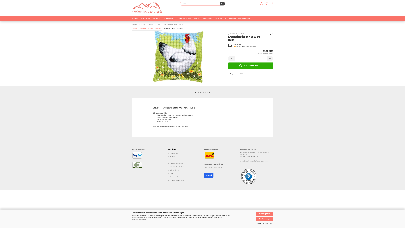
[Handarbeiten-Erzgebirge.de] (147, 8)
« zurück (143, 29)
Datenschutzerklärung (139, 219)
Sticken (135, 18)
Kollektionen (168, 18)
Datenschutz (174, 177)
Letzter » (158, 29)
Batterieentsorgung (176, 163)
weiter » (150, 29)
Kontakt (172, 156)
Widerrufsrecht (175, 170)
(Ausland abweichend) (250, 46)
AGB (171, 173)
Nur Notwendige (264, 219)
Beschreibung (202, 92)
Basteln (197, 18)
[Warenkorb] (272, 3)
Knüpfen (156, 18)
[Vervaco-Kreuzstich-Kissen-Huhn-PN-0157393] (178, 57)
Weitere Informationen (264, 223)
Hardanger (145, 18)
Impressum (174, 153)
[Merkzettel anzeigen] (266, 3)
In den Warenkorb (251, 66)
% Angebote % (220, 18)
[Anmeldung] (261, 3)
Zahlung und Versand (177, 167)
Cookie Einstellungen (177, 180)
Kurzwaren (207, 18)
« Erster (135, 29)
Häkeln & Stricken (183, 18)
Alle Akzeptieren (264, 214)
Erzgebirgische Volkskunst (240, 18)
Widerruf (209, 175)
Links (172, 160)
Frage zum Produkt (236, 74)
